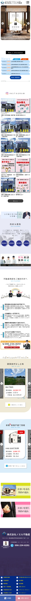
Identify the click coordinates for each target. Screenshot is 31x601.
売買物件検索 (6, 577)
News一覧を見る (15, 77)
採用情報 (21, 583)
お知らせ (16, 59)
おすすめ (24, 59)
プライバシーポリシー (24, 589)
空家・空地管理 (7, 586)
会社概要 (21, 580)
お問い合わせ (22, 586)
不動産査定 (6, 580)
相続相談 (5, 583)
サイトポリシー (22, 592)
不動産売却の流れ (7, 589)
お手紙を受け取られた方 (25, 577)
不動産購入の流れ (7, 592)
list (28, 2)
